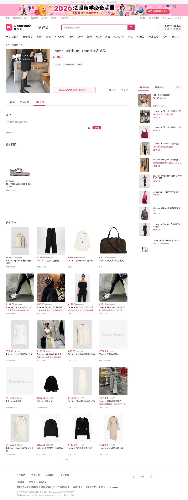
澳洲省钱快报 (91, 486)
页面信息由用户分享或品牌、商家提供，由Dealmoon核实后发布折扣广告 (46, 492)
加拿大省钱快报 (48, 486)
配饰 (89, 36)
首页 (7, 18)
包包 (98, 36)
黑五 (103, 486)
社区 (73, 18)
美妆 (48, 36)
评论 (97, 127)
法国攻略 (34, 18)
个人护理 (59, 36)
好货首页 (14, 36)
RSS (151, 476)
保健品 (140, 36)
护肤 (39, 36)
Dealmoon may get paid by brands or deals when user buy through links (45, 495)
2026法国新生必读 (20, 18)
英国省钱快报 (63, 486)
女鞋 (80, 36)
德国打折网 (77, 486)
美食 (130, 36)
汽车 (165, 36)
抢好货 (44, 18)
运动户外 (119, 36)
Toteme (57, 64)
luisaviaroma (69, 64)
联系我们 (155, 18)
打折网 (18, 26)
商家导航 (64, 18)
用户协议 (32, 481)
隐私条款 (43, 481)
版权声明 (65, 475)
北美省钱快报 (32, 486)
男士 (107, 36)
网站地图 (21, 481)
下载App (168, 18)
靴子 (80, 64)
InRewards (113, 486)
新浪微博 (133, 476)
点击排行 (54, 18)
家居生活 (153, 36)
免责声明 (50, 475)
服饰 (71, 36)
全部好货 (27, 36)
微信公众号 (142, 476)
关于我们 (21, 475)
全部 (178, 87)
